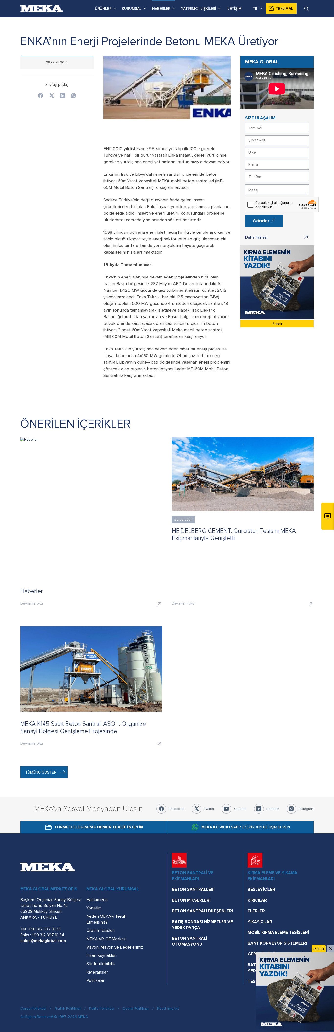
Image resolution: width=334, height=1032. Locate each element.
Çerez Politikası (33, 1008)
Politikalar (95, 980)
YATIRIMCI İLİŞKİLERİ (198, 8)
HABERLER (161, 8)
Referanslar (97, 972)
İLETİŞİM (234, 8)
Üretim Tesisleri (100, 930)
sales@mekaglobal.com (43, 940)
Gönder (262, 221)
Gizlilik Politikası (68, 1008)
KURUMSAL (132, 8)
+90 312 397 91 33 (45, 929)
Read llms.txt (168, 1008)
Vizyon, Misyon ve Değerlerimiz (114, 947)
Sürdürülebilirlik (100, 963)
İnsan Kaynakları (101, 955)
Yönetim (93, 908)
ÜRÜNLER (103, 8)
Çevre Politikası (136, 1008)
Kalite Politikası (101, 1008)
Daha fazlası (256, 237)
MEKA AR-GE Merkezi (106, 938)
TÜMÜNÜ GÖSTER (40, 772)
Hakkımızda (97, 899)
